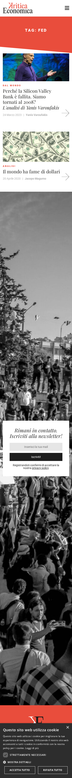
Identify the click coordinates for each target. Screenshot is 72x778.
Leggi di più (32, 748)
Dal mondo (12, 85)
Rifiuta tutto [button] (52, 770)
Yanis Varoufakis (36, 114)
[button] (36, 762)
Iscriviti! (36, 457)
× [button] (67, 727)
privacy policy (40, 468)
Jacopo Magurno (35, 178)
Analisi (9, 166)
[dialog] (36, 750)
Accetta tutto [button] (20, 770)
